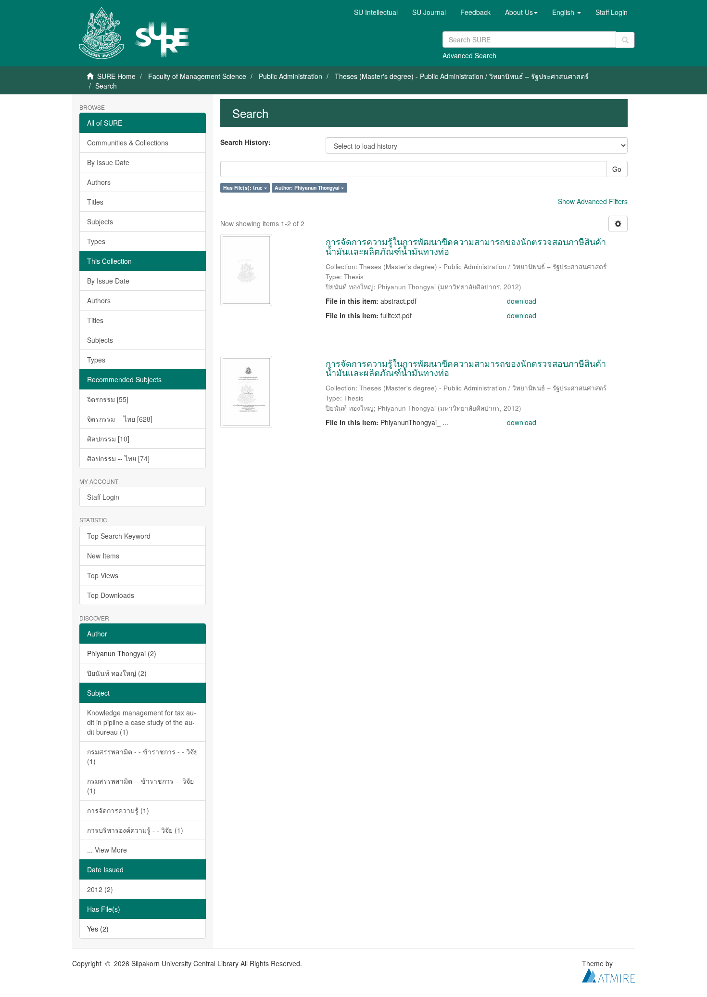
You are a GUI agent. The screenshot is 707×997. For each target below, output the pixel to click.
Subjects (100, 221)
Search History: (245, 142)
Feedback (475, 12)
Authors (99, 182)
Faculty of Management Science (197, 76)
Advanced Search (469, 55)
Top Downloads (110, 595)
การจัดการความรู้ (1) (118, 810)
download (521, 301)
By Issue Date (108, 162)
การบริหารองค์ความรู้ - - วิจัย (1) (135, 830)
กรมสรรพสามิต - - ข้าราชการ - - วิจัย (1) (142, 756)
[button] (521, 12)
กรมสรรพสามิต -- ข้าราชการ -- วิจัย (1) (140, 785)
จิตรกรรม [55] (107, 399)
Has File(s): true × (245, 187)
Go (616, 169)
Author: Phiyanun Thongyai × (309, 187)
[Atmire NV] (608, 974)
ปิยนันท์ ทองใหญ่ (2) (117, 673)
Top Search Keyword (119, 536)
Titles (95, 202)
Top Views (102, 575)
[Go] (625, 40)
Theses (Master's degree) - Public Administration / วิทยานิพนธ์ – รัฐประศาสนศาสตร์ (462, 76)
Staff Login (103, 497)
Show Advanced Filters (593, 201)
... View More (107, 850)
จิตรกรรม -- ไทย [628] (119, 419)
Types (96, 241)
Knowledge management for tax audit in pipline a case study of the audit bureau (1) (141, 722)
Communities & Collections (127, 142)
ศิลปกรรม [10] (108, 438)
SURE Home (116, 76)
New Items (103, 555)
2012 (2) (100, 889)
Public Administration (290, 76)
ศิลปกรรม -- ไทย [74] (118, 458)
